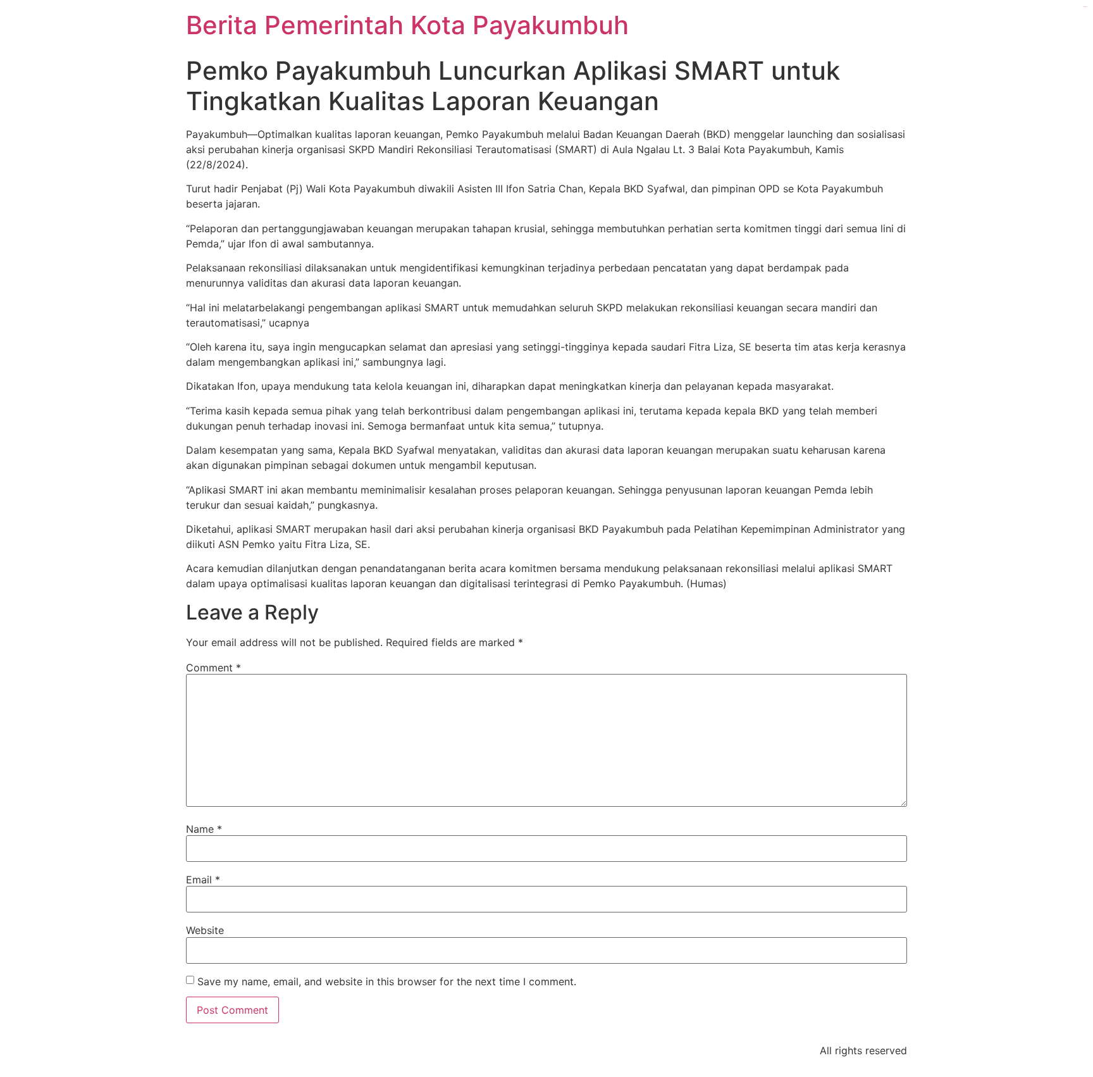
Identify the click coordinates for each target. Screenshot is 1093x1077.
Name (204, 829)
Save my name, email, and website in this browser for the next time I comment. (386, 981)
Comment (213, 668)
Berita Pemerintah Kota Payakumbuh (407, 24)
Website (205, 930)
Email (203, 880)
